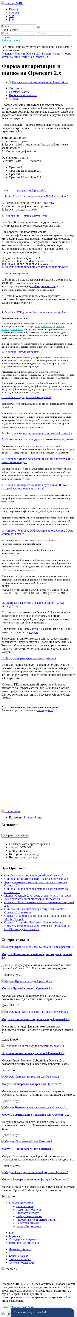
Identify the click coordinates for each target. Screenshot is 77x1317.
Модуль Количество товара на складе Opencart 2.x (35, 1019)
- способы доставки (28, 1226)
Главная (14, 9)
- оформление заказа (29, 1216)
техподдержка (45, 710)
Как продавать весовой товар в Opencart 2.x (32, 898)
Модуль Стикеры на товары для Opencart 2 (31, 1084)
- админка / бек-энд (28, 1209)
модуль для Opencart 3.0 (32, 190)
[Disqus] (38, 762)
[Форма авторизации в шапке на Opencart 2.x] (38, 82)
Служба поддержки (21, 1262)
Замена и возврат (20, 1259)
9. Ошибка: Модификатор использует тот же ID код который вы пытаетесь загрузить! (34, 486)
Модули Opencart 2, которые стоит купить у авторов (37, 895)
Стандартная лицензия (23, 1239)
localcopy (6, 392)
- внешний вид (25, 1206)
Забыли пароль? (11, 40)
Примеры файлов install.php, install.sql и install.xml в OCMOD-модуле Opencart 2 (37, 927)
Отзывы (14, 98)
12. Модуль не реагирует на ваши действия (28, 658)
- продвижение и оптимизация (36, 1219)
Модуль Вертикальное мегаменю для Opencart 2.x (35, 1114)
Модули (14, 12)
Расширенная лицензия (24, 1242)
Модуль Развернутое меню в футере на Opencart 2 (35, 1179)
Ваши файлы (17, 1252)
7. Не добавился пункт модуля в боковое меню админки (37, 439)
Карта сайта (16, 1236)
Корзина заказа (18, 1255)
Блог (12, 19)
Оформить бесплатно (15, 835)
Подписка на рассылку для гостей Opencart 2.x (32, 1053)
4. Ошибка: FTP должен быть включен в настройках (34, 312)
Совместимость (19, 91)
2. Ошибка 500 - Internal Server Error (24, 215)
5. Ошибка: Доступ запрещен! (20, 351)
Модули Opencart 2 (21, 1202)
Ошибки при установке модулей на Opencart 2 (33, 875)
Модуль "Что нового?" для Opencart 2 (27, 1148)
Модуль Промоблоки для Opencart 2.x (27, 988)
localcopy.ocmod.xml (43, 286)
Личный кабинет (20, 1249)
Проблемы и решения (23, 95)
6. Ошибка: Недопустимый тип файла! (26, 397)
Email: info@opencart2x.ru (17, 1307)
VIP (11, 16)
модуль (33, 632)
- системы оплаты (27, 1223)
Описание (15, 88)
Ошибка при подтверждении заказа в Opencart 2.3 (36, 878)
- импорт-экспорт (27, 1212)
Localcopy (48, 202)
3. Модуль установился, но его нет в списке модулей (35, 266)
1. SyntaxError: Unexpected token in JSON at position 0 (34, 196)
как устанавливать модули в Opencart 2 (47, 433)
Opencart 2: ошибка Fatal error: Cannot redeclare (33, 922)
